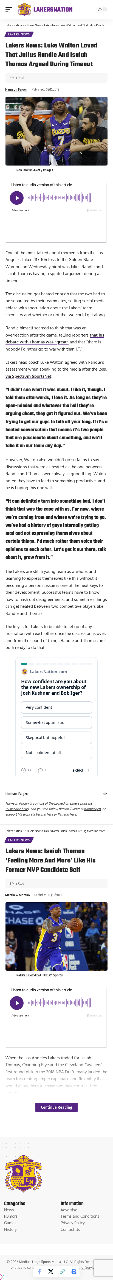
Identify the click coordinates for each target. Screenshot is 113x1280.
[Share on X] (50, 1271)
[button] (10, 9)
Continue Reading (56, 1107)
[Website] (105, 794)
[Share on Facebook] (39, 1271)
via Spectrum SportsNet (28, 376)
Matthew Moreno (17, 895)
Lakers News (19, 34)
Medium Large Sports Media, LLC (43, 1262)
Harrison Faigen (16, 89)
